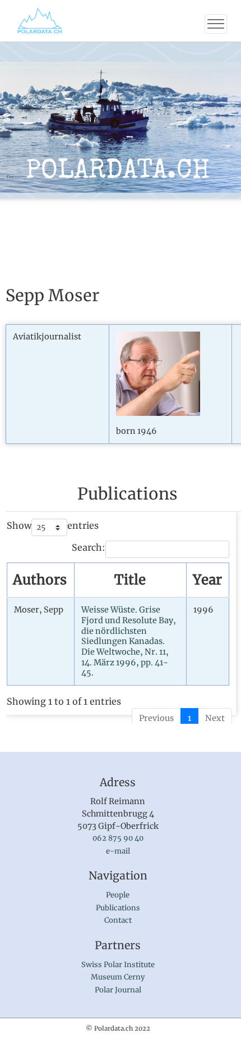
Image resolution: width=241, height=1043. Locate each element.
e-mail (118, 851)
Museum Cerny (118, 977)
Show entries (53, 525)
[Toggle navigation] (216, 24)
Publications (118, 908)
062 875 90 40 (117, 838)
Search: (88, 547)
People (117, 895)
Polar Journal (118, 990)
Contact (118, 920)
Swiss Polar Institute (118, 964)
